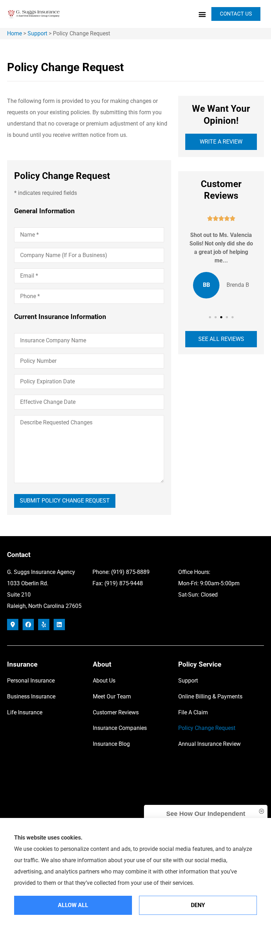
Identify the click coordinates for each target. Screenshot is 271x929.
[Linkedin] (59, 624)
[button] (202, 14)
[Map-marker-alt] (12, 624)
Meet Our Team (112, 696)
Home (14, 33)
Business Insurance (31, 696)
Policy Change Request (206, 728)
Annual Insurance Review (209, 744)
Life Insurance (24, 712)
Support (37, 33)
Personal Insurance (31, 680)
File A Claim (193, 712)
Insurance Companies (120, 728)
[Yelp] (43, 624)
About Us (104, 680)
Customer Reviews (116, 712)
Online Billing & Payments (210, 696)
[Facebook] (28, 624)
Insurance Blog (111, 744)
